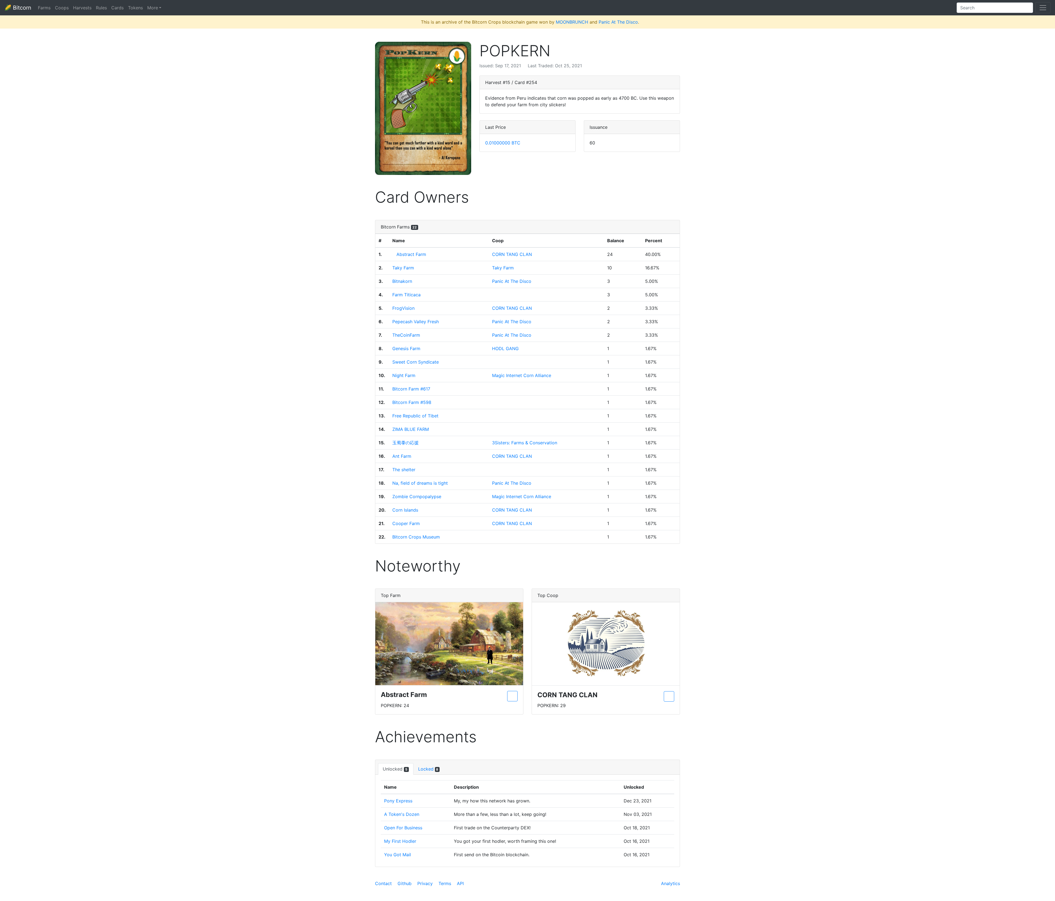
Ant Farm (401, 456)
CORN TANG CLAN (512, 254)
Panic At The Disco (618, 22)
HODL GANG (505, 348)
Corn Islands (405, 510)
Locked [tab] (428, 769)
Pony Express (398, 801)
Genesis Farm (406, 348)
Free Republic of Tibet (415, 416)
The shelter (403, 469)
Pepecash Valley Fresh (415, 321)
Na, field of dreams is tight (420, 483)
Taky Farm (403, 267)
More (152, 7)
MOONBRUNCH (572, 22)
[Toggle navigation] (1043, 7)
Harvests (82, 7)
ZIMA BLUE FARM (410, 429)
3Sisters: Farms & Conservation (524, 442)
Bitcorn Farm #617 (411, 389)
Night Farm (403, 375)
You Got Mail (397, 854)
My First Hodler (400, 841)
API (460, 883)
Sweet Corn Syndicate (415, 362)
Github (405, 883)
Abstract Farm (411, 254)
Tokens (135, 7)
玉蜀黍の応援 (405, 442)
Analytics (670, 883)
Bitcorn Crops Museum (416, 537)
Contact (383, 883)
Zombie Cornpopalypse (416, 496)
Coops (62, 7)
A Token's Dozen (401, 814)
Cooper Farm (406, 523)
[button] (423, 108)
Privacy (425, 883)
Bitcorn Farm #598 (411, 402)
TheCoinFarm (406, 335)
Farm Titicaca (406, 294)
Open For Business (403, 827)
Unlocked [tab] (395, 769)
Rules (101, 7)
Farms (44, 7)
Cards (117, 7)
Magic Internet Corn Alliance (521, 375)
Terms (444, 883)
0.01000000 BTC (502, 143)
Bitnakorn (402, 281)
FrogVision (403, 308)
